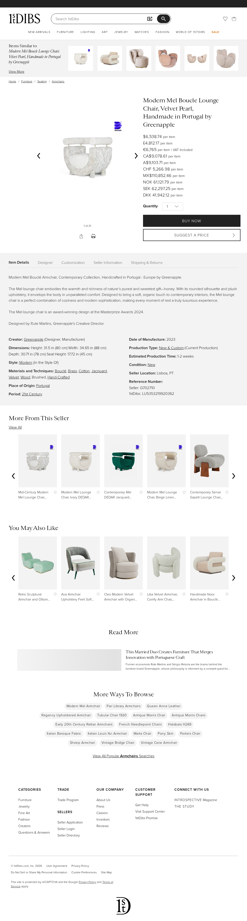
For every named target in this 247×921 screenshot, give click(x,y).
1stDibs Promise (146, 818)
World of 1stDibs (190, 32)
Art (105, 32)
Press (100, 806)
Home (12, 81)
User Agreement (56, 866)
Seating (42, 81)
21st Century (32, 394)
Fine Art (24, 812)
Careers (102, 812)
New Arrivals (39, 32)
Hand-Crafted (59, 377)
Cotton (84, 370)
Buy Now (191, 220)
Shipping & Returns (147, 262)
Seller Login (66, 828)
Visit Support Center (150, 811)
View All (15, 427)
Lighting (88, 32)
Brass (72, 370)
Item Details (19, 262)
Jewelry (121, 32)
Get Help (142, 805)
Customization (73, 262)
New (151, 364)
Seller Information (108, 262)
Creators (24, 825)
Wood (25, 377)
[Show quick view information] (54, 492)
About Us (103, 799)
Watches (142, 32)
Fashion (162, 32)
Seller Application (70, 822)
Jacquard (99, 370)
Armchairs (58, 81)
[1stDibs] (24, 18)
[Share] (81, 236)
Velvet (14, 377)
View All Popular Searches (123, 755)
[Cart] (234, 19)
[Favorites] (225, 19)
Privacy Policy (80, 866)
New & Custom (171, 347)
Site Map (106, 872)
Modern (25, 362)
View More (16, 71)
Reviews (102, 825)
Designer (45, 262)
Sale (215, 32)
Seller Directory (68, 835)
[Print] (93, 236)
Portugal (43, 385)
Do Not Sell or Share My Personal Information (39, 872)
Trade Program (68, 799)
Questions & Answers (34, 832)
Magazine (195, 799)
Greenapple (33, 339)
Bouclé (60, 370)
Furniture (65, 32)
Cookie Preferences (84, 872)
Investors (103, 819)
